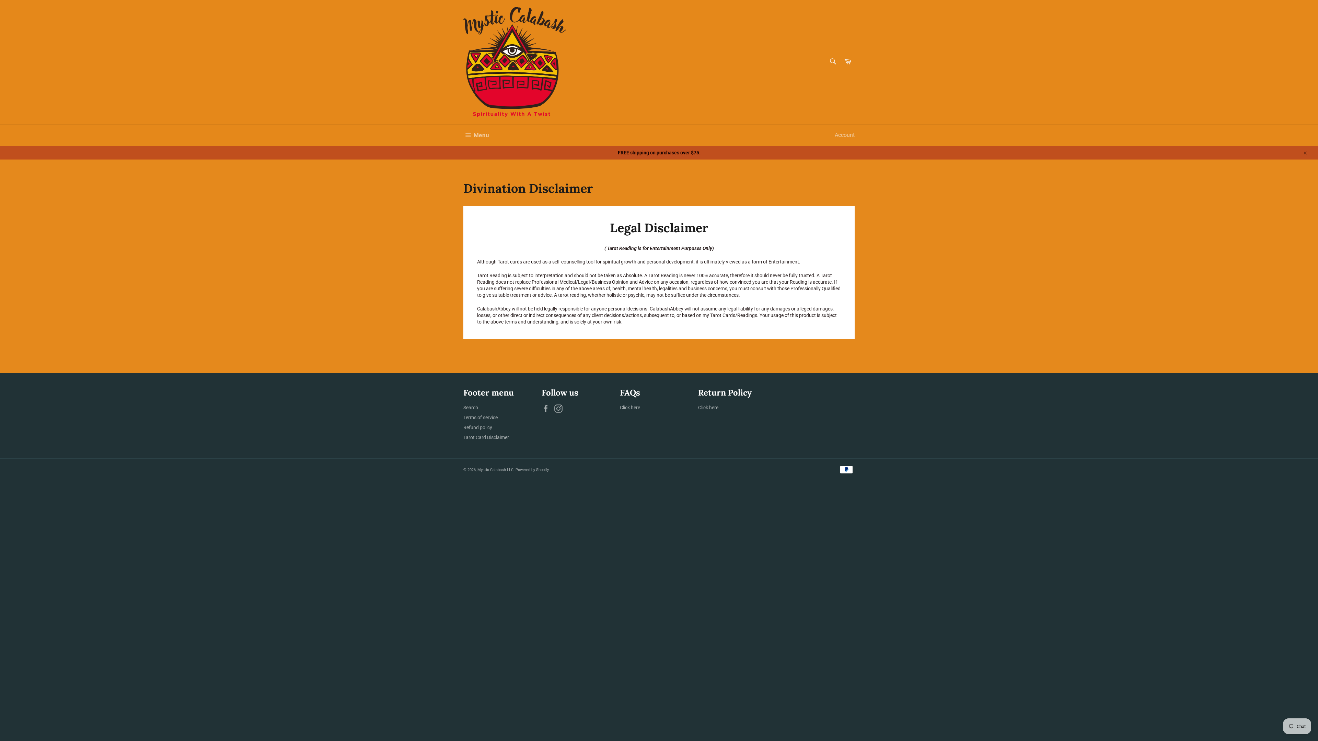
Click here (630, 407)
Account (845, 135)
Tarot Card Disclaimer (486, 437)
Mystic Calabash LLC (495, 470)
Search (470, 407)
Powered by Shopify (532, 470)
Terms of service (480, 417)
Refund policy (477, 427)
